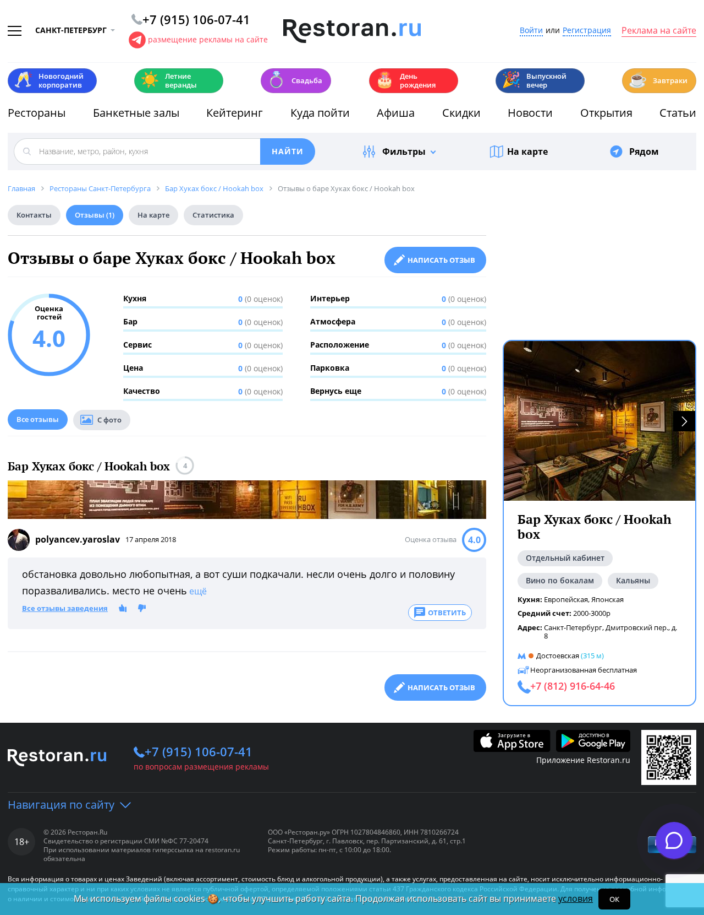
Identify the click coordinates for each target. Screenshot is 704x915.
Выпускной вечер (534, 80)
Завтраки (658, 79)
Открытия (606, 112)
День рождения (405, 80)
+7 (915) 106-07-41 (198, 751)
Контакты (34, 215)
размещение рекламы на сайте (208, 39)
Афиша (396, 112)
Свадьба (294, 79)
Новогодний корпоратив (49, 80)
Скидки (461, 112)
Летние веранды (168, 80)
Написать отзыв (441, 260)
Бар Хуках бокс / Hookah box (89, 466)
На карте (527, 151)
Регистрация (587, 30)
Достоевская (557, 655)
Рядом (644, 151)
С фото (109, 420)
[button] (684, 421)
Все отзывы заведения (65, 608)
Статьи (677, 112)
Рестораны (36, 112)
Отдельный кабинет (565, 558)
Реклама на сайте (659, 30)
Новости (530, 112)
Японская (607, 599)
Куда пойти (320, 112)
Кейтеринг (234, 112)
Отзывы (94, 215)
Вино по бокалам (560, 580)
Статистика (213, 215)
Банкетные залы (136, 112)
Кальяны (633, 580)
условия (575, 898)
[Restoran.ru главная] (352, 31)
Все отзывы (37, 419)
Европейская (566, 599)
